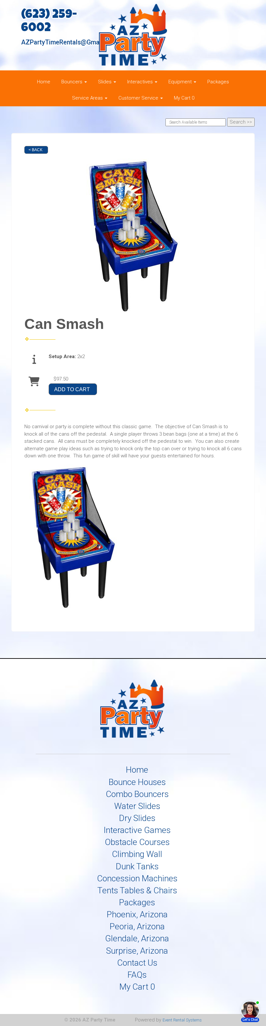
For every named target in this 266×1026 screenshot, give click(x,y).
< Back (35, 150)
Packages (218, 82)
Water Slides (137, 806)
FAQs (137, 975)
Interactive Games (137, 830)
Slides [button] (105, 82)
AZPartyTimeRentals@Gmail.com (69, 42)
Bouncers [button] (72, 82)
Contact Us (137, 963)
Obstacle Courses (137, 842)
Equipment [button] (180, 82)
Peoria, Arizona (137, 926)
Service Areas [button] (88, 98)
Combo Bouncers (137, 794)
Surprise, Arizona (137, 951)
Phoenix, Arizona (137, 914)
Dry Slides (137, 818)
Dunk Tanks (137, 866)
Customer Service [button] (139, 98)
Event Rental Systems (182, 1020)
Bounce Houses (137, 782)
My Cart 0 (184, 98)
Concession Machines (137, 878)
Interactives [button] (140, 82)
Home (43, 82)
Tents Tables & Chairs (137, 890)
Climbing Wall (137, 854)
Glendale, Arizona (137, 938)
